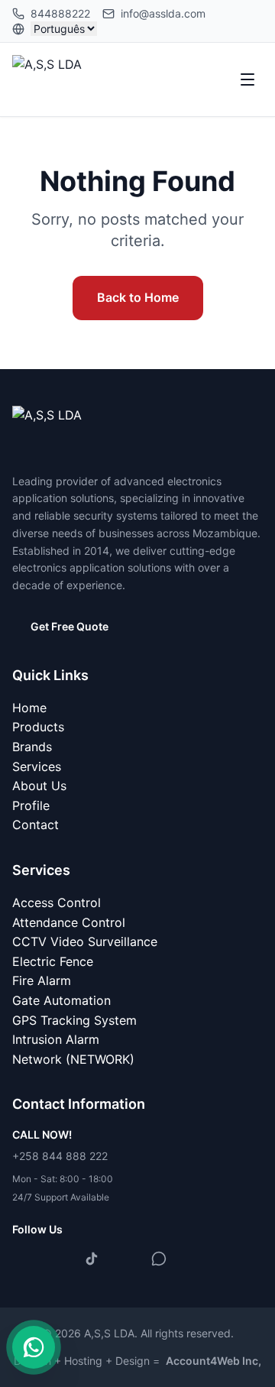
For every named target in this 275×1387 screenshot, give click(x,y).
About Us (39, 785)
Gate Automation (61, 1000)
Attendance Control (68, 922)
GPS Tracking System (74, 1020)
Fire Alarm (41, 980)
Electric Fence (52, 961)
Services (36, 766)
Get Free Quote (69, 626)
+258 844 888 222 (60, 1155)
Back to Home (138, 297)
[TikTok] (91, 1258)
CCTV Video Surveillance (84, 941)
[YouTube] (125, 1258)
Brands (32, 746)
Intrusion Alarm (55, 1039)
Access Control (56, 902)
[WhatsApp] (159, 1258)
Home (29, 707)
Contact (35, 824)
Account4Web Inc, (213, 1360)
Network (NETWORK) (73, 1059)
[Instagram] (58, 1258)
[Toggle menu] (247, 79)
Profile (31, 805)
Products (38, 726)
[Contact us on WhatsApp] (33, 1347)
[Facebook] (24, 1258)
